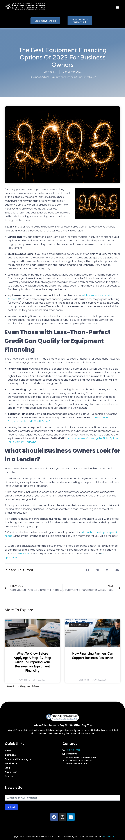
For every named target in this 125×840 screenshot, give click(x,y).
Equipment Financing (64, 76)
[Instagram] (62, 817)
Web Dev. (108, 836)
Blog (7, 767)
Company (10, 754)
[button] (117, 7)
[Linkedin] (71, 817)
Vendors (9, 763)
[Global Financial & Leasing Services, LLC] (33, 7)
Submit (11, 807)
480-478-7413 (73, 750)
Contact (9, 776)
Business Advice (40, 76)
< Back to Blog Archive (22, 686)
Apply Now (11, 772)
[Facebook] (54, 817)
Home (8, 750)
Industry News (87, 76)
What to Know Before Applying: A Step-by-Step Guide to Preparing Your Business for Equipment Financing (32, 662)
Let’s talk (24, 553)
